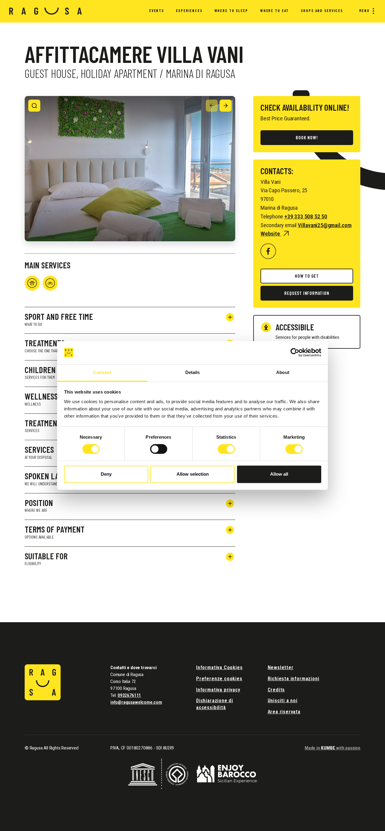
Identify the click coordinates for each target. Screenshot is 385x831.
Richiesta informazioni (293, 678)
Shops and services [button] (322, 10)
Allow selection (193, 474)
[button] (268, 251)
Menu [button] (364, 10)
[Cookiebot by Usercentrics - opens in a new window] (295, 352)
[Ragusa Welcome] (45, 11)
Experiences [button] (189, 10)
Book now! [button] (307, 137)
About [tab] (282, 372)
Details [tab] (192, 372)
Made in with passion (332, 748)
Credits (276, 690)
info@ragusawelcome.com (136, 702)
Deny (106, 474)
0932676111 (129, 695)
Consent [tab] (102, 372)
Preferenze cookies (219, 678)
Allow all (279, 474)
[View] (34, 106)
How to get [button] (307, 276)
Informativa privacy (218, 690)
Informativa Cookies (219, 667)
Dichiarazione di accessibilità (214, 704)
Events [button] (156, 10)
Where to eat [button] (274, 10)
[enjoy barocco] (227, 773)
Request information (306, 293)
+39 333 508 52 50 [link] (305, 216)
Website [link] (270, 233)
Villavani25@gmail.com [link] (325, 225)
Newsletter (281, 667)
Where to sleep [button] (231, 10)
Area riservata (284, 712)
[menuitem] (156, 11)
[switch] (158, 449)
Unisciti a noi (282, 700)
